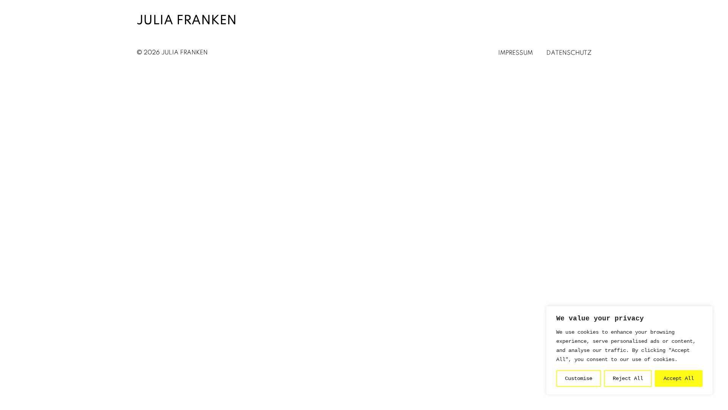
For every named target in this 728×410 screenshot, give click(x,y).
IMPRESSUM (515, 53)
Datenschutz (569, 53)
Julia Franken (186, 20)
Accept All (679, 378)
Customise (578, 378)
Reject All (628, 378)
